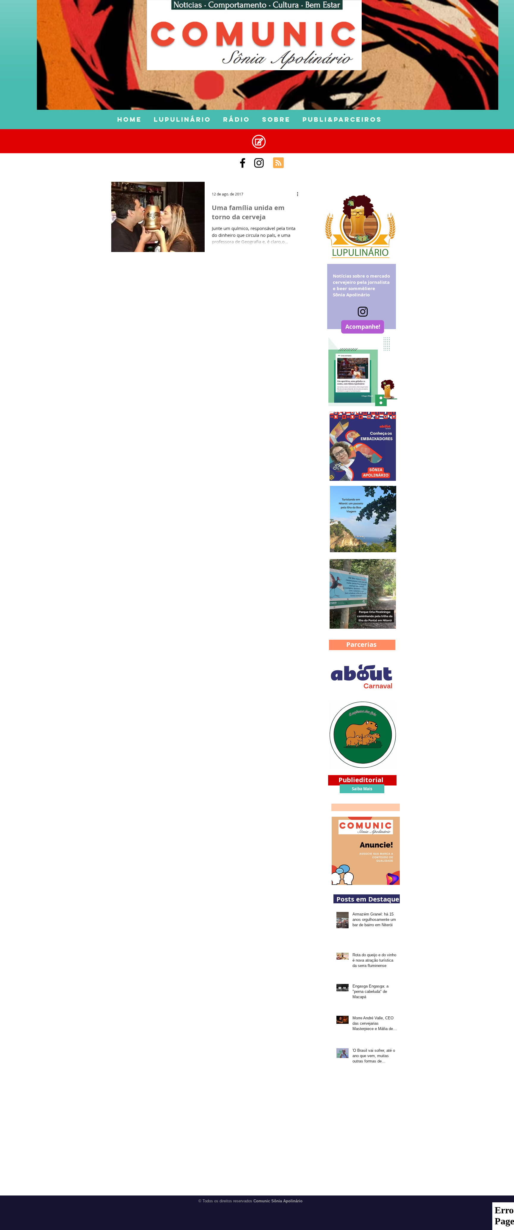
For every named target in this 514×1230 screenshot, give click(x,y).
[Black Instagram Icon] (259, 163)
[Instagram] (362, 311)
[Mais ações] (299, 194)
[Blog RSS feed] (278, 163)
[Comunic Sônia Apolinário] (242, 163)
